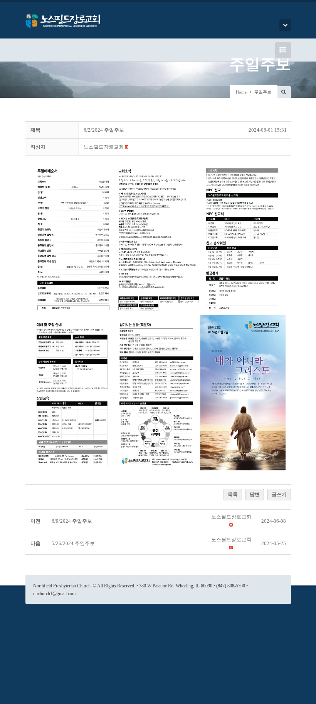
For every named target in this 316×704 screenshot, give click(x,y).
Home (241, 92)
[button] (104, 147)
